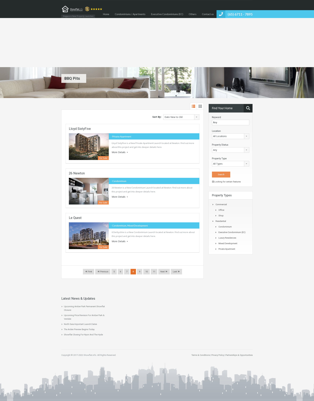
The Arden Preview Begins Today (79, 329)
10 (146, 271)
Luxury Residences (227, 238)
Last (175, 271)
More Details (119, 152)
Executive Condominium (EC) (231, 232)
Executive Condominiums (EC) (167, 14)
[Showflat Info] (82, 10)
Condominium (225, 226)
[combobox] (181, 117)
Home (106, 14)
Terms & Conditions (201, 355)
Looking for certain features (227, 181)
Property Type (219, 158)
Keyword (216, 117)
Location (216, 131)
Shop (221, 215)
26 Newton (77, 173)
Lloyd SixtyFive (80, 129)
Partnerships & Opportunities (239, 355)
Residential (221, 221)
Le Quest (75, 218)
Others (192, 14)
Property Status (220, 144)
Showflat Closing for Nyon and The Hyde (83, 334)
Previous (104, 271)
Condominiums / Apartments (130, 14)
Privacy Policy (217, 355)
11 (154, 271)
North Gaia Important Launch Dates (80, 324)
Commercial (221, 204)
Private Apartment (226, 249)
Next (162, 271)
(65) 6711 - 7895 (240, 14)
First (89, 271)
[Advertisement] (157, 42)
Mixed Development (227, 243)
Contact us (208, 14)
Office (221, 210)
